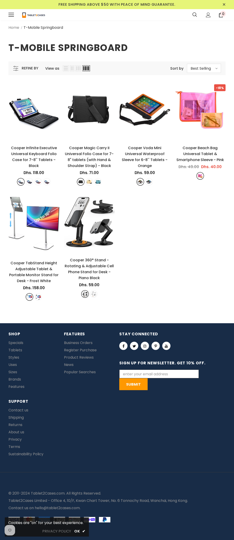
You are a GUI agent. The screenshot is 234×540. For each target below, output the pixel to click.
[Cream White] (93, 294)
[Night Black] (38, 297)
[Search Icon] (194, 15)
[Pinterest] (156, 346)
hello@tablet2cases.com (57, 508)
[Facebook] (123, 346)
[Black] (20, 181)
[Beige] (89, 181)
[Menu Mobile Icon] (11, 15)
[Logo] (33, 15)
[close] (224, 4)
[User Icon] (208, 15)
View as (52, 68)
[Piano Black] (85, 294)
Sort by (176, 68)
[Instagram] (145, 346)
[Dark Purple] (46, 181)
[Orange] (140, 181)
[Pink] (200, 175)
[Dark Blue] (29, 181)
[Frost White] (29, 297)
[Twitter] (134, 346)
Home (13, 27)
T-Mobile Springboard (43, 27)
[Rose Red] (38, 181)
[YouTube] (166, 346)
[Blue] (98, 181)
